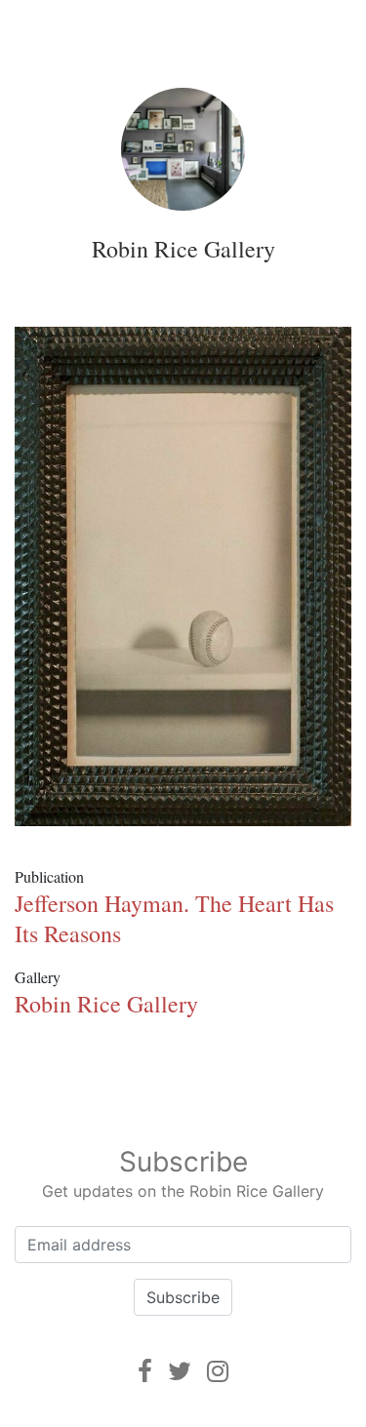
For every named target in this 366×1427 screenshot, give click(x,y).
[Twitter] (179, 1371)
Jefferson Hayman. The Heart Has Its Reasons (174, 918)
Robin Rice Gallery (183, 248)
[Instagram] (217, 1371)
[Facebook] (145, 1371)
